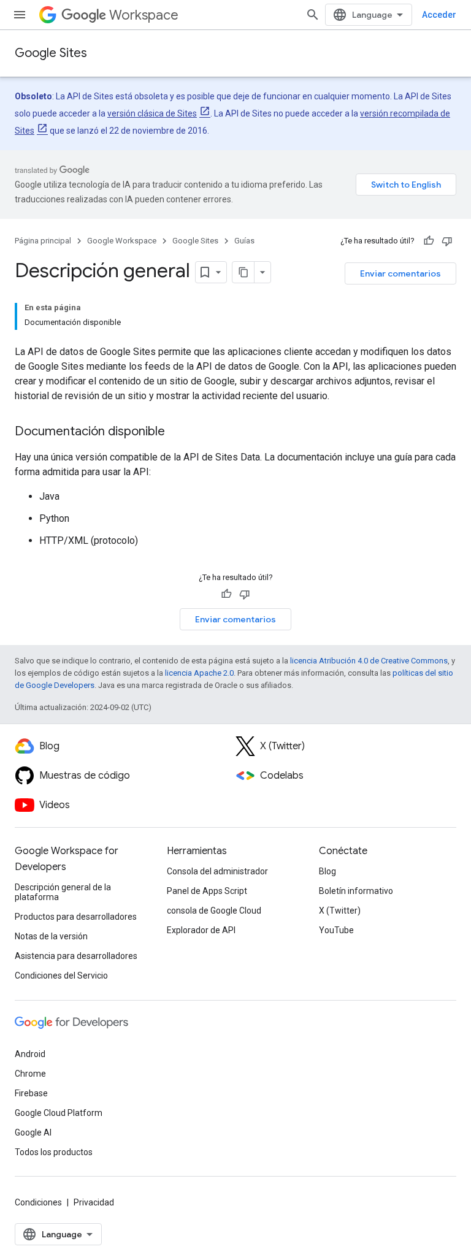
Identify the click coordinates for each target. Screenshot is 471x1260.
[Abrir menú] (19, 14)
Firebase (31, 1093)
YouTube (336, 930)
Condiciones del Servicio (61, 975)
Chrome (30, 1074)
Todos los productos (54, 1152)
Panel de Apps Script (207, 891)
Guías (244, 240)
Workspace (143, 15)
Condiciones (38, 1202)
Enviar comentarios (400, 273)
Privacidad (94, 1202)
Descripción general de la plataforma (63, 892)
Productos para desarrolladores (76, 917)
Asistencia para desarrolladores (76, 956)
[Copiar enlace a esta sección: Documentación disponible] (177, 432)
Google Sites (51, 53)
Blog (327, 871)
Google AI (33, 1132)
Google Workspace (121, 240)
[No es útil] (447, 241)
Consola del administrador (217, 871)
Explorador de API (201, 930)
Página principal (43, 240)
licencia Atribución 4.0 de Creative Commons (369, 660)
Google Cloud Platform (58, 1113)
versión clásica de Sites (152, 113)
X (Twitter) (340, 910)
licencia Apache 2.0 (199, 673)
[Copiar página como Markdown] (243, 272)
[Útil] (428, 241)
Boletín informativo (356, 891)
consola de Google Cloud (214, 910)
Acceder (439, 15)
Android (30, 1054)
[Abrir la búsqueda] (312, 14)
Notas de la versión (51, 936)
